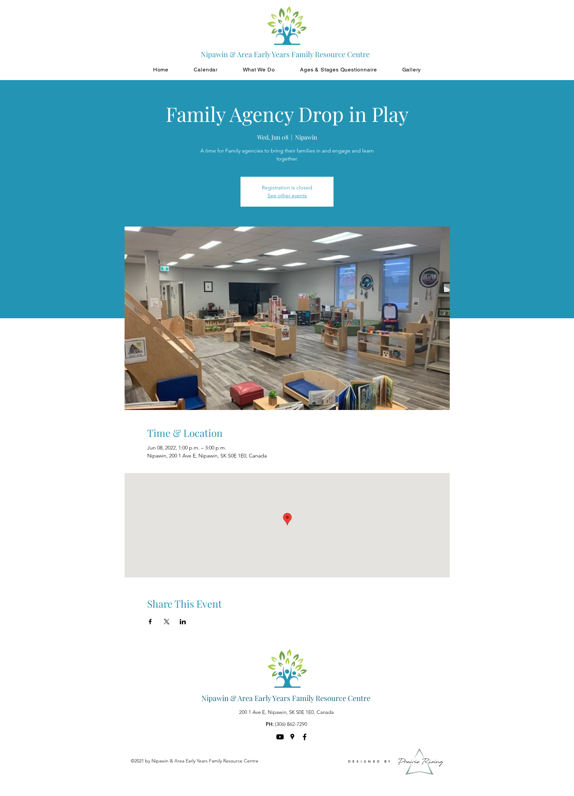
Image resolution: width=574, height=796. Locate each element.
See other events (287, 195)
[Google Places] (292, 737)
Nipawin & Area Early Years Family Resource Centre (285, 698)
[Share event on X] (166, 621)
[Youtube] (280, 737)
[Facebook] (304, 737)
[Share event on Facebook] (150, 621)
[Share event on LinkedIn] (183, 621)
